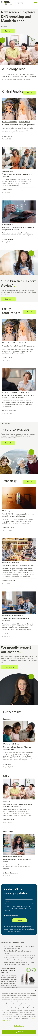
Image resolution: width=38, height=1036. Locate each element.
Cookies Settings (19, 1026)
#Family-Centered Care (9, 122)
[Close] (35, 990)
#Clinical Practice (24, 122)
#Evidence (11, 26)
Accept (8, 916)
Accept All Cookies (19, 1032)
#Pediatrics (4, 26)
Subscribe (8, 299)
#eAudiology (17, 856)
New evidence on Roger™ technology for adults (18, 566)
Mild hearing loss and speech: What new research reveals (17, 17)
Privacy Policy (14, 916)
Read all (29, 93)
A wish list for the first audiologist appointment (18, 125)
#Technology (6, 511)
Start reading (9, 667)
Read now (8, 31)
